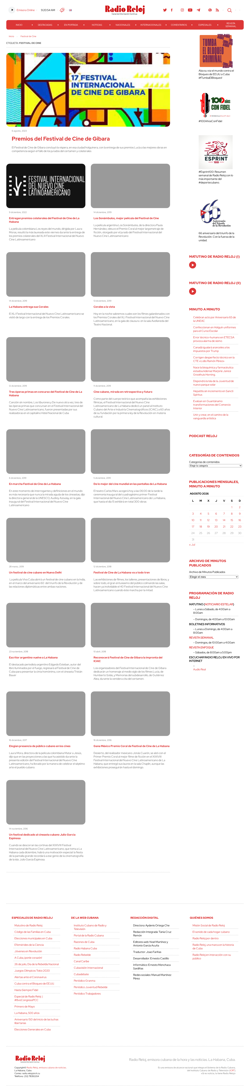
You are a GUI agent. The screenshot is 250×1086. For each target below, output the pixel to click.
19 (208, 526)
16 (239, 520)
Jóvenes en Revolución (28, 951)
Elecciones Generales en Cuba (32, 1029)
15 (232, 520)
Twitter (165, 10)
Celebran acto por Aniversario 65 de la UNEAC (214, 319)
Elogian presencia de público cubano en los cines (39, 746)
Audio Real (199, 669)
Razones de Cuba (84, 942)
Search (229, 10)
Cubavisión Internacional (88, 968)
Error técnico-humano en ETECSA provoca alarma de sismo (213, 339)
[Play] (193, 265)
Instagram (182, 10)
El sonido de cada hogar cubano (211, 932)
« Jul (192, 544)
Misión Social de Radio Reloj (209, 925)
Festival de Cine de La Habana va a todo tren (122, 572)
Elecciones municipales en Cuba (33, 938)
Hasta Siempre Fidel (26, 990)
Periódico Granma (84, 980)
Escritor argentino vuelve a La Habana (33, 657)
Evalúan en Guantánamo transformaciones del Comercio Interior (212, 404)
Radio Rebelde (82, 955)
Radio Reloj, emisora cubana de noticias (46, 1067)
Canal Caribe (81, 961)
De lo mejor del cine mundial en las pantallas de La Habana (130, 484)
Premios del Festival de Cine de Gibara (61, 138)
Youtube (190, 10)
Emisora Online (26, 10)
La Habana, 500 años (26, 1013)
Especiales (204, 24)
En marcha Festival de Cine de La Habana (35, 484)
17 (193, 526)
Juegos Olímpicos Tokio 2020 (32, 970)
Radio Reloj (125, 10)
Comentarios (179, 24)
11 (201, 520)
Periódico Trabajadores (87, 993)
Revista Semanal (231, 25)
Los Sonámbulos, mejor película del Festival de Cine (126, 218)
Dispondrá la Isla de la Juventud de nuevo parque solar (213, 382)
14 (224, 520)
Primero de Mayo (24, 1006)
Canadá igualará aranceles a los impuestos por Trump (211, 349)
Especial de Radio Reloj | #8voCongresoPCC (28, 998)
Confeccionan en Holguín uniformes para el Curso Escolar (214, 329)
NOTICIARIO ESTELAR (219, 604)
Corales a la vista (104, 307)
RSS (217, 10)
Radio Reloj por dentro (206, 938)
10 (193, 520)
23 (239, 526)
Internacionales (150, 24)
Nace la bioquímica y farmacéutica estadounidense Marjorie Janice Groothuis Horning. (213, 371)
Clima (62, 10)
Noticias (97, 24)
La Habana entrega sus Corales (28, 307)
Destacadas (45, 24)
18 (200, 526)
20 (216, 526)
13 (216, 520)
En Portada (71, 24)
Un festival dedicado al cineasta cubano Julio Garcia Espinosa (42, 836)
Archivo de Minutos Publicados (207, 572)
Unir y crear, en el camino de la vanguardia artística (210, 416)
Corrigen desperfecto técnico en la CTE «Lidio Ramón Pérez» (214, 359)
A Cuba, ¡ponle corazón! (28, 958)
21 (224, 526)
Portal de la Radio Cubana (89, 935)
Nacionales (123, 24)
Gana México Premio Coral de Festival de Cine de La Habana (132, 746)
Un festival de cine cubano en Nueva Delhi (35, 572)
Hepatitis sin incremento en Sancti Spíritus (213, 392)
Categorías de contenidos (204, 462)
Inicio (19, 24)
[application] (192, 264)
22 (231, 526)
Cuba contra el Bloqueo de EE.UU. (34, 983)
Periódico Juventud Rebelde (90, 987)
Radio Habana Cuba (85, 948)
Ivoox (210, 10)
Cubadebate (81, 974)
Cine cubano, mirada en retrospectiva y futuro (123, 392)
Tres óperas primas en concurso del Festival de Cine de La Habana (45, 393)
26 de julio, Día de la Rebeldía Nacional (36, 964)
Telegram (198, 10)
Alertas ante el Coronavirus (30, 977)
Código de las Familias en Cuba (32, 932)
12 (208, 520)
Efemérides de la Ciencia (29, 945)
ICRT (232, 1070)
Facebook (172, 10)
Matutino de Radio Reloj (28, 925)
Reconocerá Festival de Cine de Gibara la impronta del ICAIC (128, 659)
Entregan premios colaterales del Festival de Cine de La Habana (44, 220)
